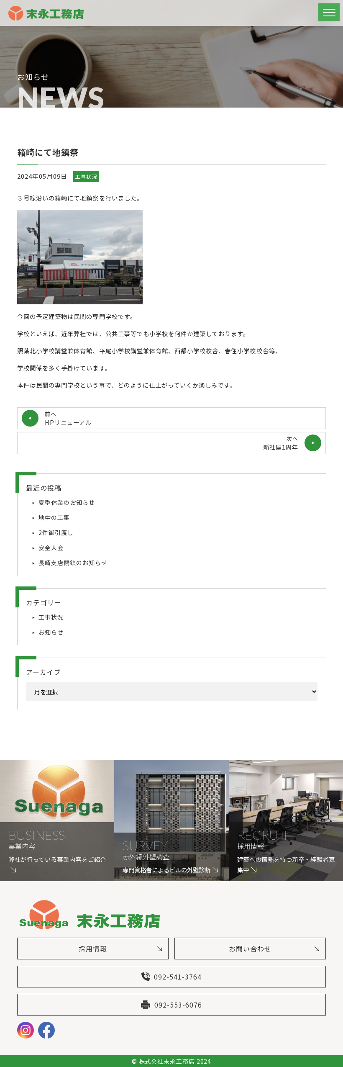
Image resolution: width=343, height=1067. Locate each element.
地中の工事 (54, 517)
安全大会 (51, 547)
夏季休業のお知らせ (66, 502)
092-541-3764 (178, 977)
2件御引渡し (56, 532)
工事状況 (86, 176)
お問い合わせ (250, 949)
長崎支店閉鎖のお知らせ (73, 562)
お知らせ (51, 632)
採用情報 (93, 949)
